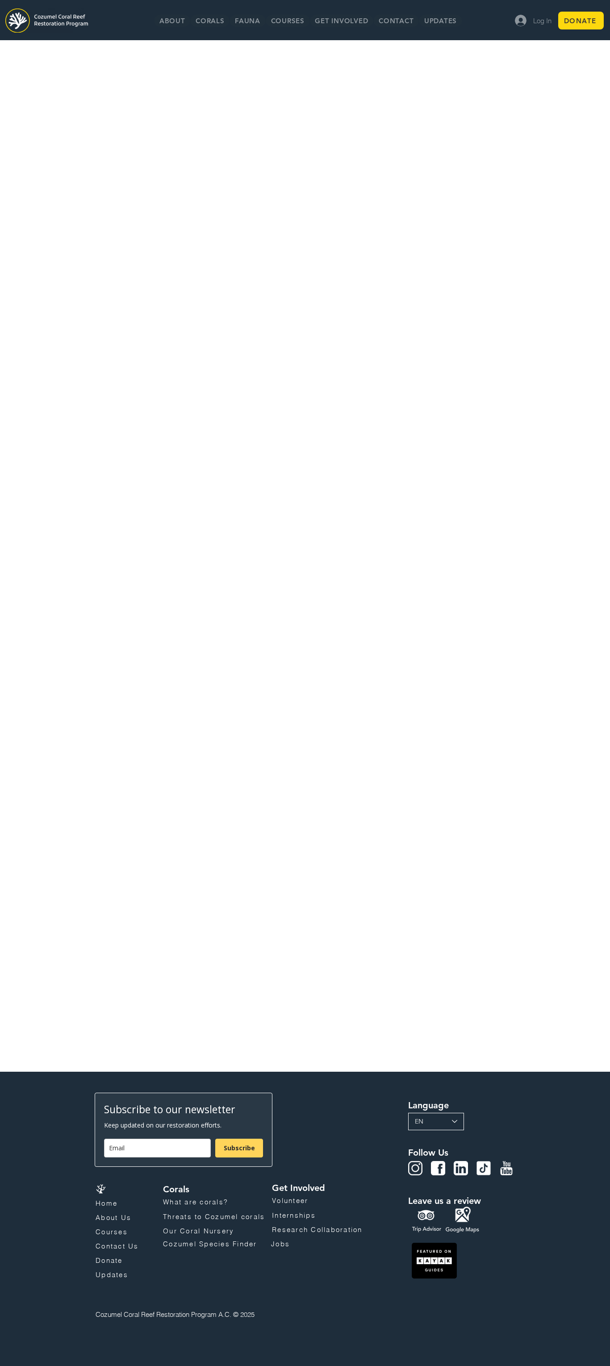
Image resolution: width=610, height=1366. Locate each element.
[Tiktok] (483, 1168)
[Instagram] (415, 1168)
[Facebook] (438, 1168)
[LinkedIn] (461, 1168)
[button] (210, 21)
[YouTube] (506, 1168)
